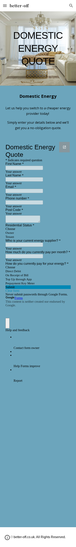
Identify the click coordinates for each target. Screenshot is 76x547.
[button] (5, 5)
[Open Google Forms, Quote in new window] (64, 147)
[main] (38, 48)
